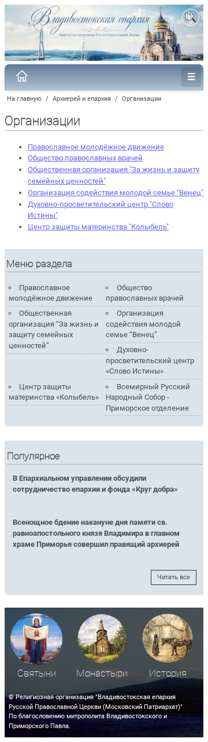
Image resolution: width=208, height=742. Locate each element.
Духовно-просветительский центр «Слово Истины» (150, 360)
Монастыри (102, 673)
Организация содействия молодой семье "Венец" (115, 192)
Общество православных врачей (85, 157)
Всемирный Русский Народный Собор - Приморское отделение (148, 397)
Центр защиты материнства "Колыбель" (98, 226)
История (168, 673)
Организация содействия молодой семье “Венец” (143, 324)
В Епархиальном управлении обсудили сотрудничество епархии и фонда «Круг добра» (95, 484)
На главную (24, 99)
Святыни (36, 673)
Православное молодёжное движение (96, 146)
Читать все (173, 577)
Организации (141, 99)
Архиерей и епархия (82, 99)
